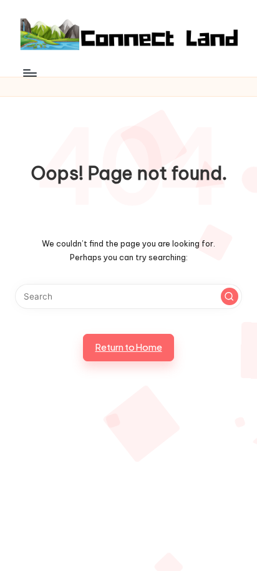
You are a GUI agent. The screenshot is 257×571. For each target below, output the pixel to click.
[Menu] (29, 72)
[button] (229, 296)
